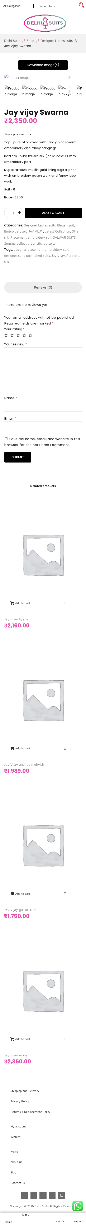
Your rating (14, 329)
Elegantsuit (65, 225)
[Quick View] (65, 603)
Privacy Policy (19, 1101)
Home (8, 1221)
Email (10, 418)
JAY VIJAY (35, 231)
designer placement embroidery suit (41, 249)
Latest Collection (57, 231)
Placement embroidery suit (31, 237)
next (69, 77)
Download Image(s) (43, 65)
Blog (13, 1172)
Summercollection (17, 243)
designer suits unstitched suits (27, 255)
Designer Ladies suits (40, 225)
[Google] (43, 1195)
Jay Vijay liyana (16, 619)
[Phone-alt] (61, 1195)
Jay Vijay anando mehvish (24, 764)
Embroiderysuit (15, 231)
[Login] (77, 1216)
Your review (15, 344)
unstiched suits (44, 243)
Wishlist (15, 1137)
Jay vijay (58, 255)
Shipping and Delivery (24, 1091)
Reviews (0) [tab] (43, 287)
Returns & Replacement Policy (30, 1111)
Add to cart (53, 212)
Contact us (17, 1183)
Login (77, 1221)
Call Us (60, 1221)
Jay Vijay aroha (16, 1055)
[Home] (8, 1216)
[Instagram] (34, 1195)
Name (10, 398)
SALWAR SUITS (64, 237)
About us (16, 1162)
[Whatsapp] (52, 1195)
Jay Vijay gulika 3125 (20, 910)
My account (18, 1126)
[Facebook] (24, 1195)
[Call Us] (60, 1216)
